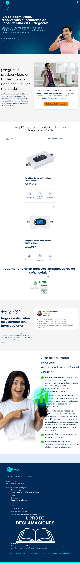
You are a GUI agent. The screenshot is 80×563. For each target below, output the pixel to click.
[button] (54, 144)
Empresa (14, 498)
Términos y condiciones (19, 511)
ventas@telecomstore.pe (15, 483)
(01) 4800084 (11, 481)
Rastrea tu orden (17, 508)
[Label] (72, 2)
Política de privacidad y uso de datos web (26, 514)
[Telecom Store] (7, 3)
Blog (12, 505)
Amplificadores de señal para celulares (25, 492)
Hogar (13, 495)
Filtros (12, 139)
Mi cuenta (14, 502)
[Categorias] (3, 2)
